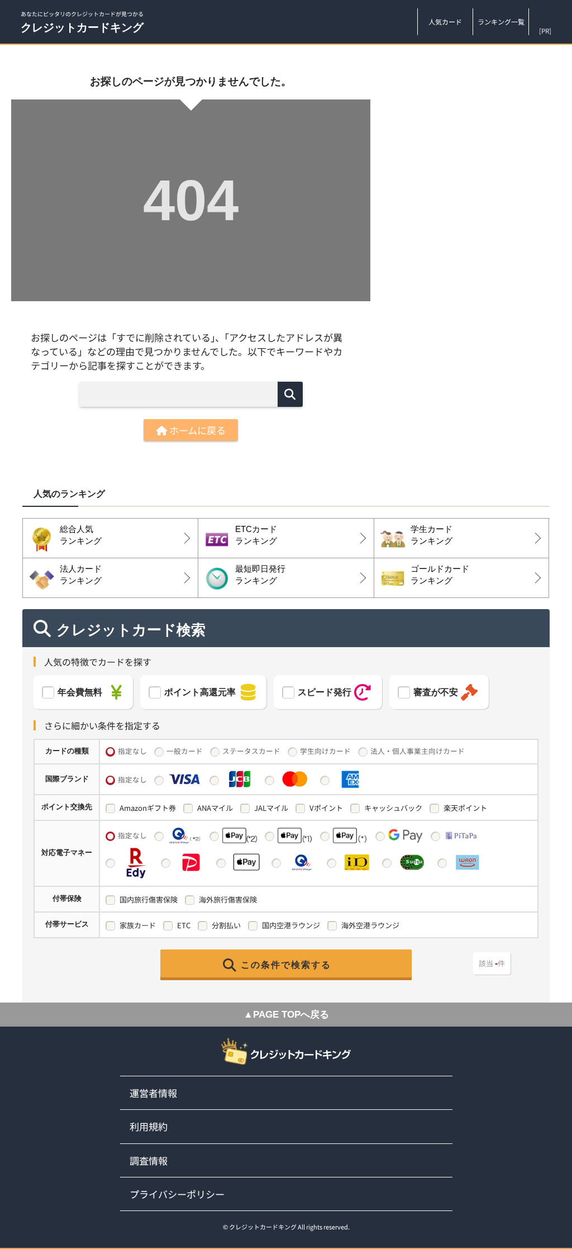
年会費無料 (80, 692)
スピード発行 (324, 692)
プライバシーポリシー (177, 1194)
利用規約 (149, 1126)
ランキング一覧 (501, 21)
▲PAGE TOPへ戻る (286, 1014)
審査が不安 (435, 692)
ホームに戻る (196, 430)
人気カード (445, 21)
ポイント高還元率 (200, 692)
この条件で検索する (286, 965)
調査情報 (149, 1160)
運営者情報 (153, 1093)
